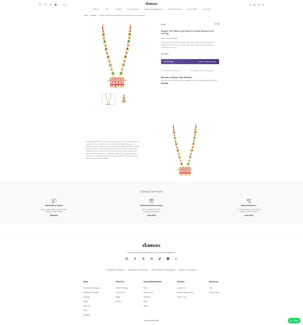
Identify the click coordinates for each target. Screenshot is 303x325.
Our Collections (133, 9)
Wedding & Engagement (153, 9)
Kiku (107, 9)
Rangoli (94, 15)
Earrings (86, 296)
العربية (65, 5)
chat (296, 321)
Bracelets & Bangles (90, 292)
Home (86, 15)
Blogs (118, 296)
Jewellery (118, 9)
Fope (145, 287)
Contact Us (181, 287)
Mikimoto (147, 296)
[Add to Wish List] (215, 24)
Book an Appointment (185, 292)
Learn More (151, 215)
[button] (59, 5)
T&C (211, 287)
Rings (85, 301)
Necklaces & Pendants (91, 287)
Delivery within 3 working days (203, 70)
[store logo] (151, 3)
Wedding (86, 314)
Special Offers (192, 9)
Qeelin (145, 305)
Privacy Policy (214, 292)
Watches (86, 305)
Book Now (54, 215)
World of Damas (122, 287)
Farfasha (96, 9)
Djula (145, 301)
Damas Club (181, 296)
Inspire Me (207, 9)
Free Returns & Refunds (172, 70)
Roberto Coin (148, 292)
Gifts (85, 310)
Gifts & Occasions (174, 9)
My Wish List (257, 5)
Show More (165, 53)
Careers (118, 301)
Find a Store (120, 292)
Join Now (164, 83)
